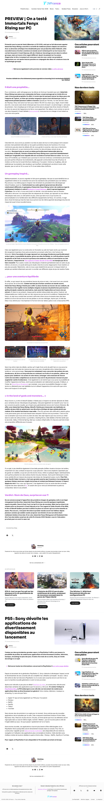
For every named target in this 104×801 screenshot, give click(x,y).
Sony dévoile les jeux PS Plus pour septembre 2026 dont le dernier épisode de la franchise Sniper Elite (90, 661)
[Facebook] (74, 791)
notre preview (34, 111)
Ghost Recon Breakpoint (20, 384)
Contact (93, 799)
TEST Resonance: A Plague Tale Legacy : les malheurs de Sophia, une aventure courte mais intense (87, 107)
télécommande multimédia (33, 731)
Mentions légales (85, 799)
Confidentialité (75, 799)
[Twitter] (81, 791)
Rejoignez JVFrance (42, 789)
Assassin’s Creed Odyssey (36, 189)
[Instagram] (87, 791)
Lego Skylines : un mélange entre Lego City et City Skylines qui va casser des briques (90, 77)
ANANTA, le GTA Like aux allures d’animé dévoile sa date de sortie (90, 685)
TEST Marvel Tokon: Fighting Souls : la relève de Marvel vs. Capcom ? (91, 130)
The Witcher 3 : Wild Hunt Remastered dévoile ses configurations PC (80, 593)
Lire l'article (10, 604)
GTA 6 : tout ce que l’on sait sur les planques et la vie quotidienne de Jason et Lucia (90, 53)
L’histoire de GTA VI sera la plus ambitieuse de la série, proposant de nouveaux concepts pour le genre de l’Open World (51, 594)
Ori (26, 485)
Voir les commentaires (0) (36, 562)
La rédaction (99, 799)
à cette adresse (57, 69)
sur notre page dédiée (60, 666)
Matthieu (11, 36)
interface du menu (39, 684)
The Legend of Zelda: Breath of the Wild (38, 260)
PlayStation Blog (11, 689)
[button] (94, 9)
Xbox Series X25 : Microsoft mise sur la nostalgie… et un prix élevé (89, 65)
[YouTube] (94, 791)
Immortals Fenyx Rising (11, 528)
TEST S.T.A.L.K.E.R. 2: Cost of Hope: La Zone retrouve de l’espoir (87, 715)
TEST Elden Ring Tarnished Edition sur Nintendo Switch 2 (90, 119)
